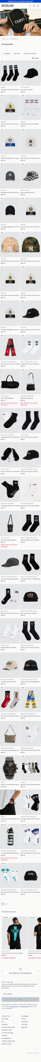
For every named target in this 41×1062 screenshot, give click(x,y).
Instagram (25, 1016)
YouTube (24, 1024)
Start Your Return (8, 1027)
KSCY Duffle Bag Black (7, 398)
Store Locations (7, 1033)
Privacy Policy (7, 1044)
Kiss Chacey (5, 396)
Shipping (5, 1024)
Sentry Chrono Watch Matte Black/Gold (10, 819)
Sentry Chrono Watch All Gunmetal (10, 784)
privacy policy (14, 1006)
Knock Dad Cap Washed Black (9, 579)
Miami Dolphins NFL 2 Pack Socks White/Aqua (10, 892)
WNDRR (3, 87)
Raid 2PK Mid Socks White (8, 647)
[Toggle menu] (37, 6)
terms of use (24, 1006)
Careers (4, 1035)
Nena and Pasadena (7, 435)
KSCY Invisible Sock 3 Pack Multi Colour (10, 471)
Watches (17, 53)
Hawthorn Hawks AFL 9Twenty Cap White (10, 124)
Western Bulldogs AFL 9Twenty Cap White (10, 158)
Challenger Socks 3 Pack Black (10, 89)
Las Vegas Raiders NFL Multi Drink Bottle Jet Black (10, 853)
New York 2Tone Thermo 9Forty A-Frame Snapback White (10, 295)
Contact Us (6, 1016)
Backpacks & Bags (30, 53)
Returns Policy (7, 1030)
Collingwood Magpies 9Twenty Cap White (10, 329)
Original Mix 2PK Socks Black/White (10, 437)
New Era (3, 122)
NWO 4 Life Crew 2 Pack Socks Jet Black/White (10, 613)
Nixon (3, 782)
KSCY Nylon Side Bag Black (9, 540)
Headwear (7, 53)
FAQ (3, 1021)
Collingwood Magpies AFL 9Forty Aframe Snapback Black (10, 227)
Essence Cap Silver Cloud (8, 681)
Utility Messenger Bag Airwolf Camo (10, 750)
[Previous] (2, 971)
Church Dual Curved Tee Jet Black (12, 953)
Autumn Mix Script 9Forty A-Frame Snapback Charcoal (10, 192)
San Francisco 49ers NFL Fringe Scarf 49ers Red (10, 364)
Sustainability (7, 1038)
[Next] (38, 971)
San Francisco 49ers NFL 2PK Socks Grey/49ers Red (10, 716)
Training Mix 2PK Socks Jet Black (10, 506)
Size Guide (5, 1019)
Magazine (24, 1027)
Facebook (24, 1021)
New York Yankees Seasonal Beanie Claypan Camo (10, 261)
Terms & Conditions (8, 1041)
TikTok (23, 1019)
